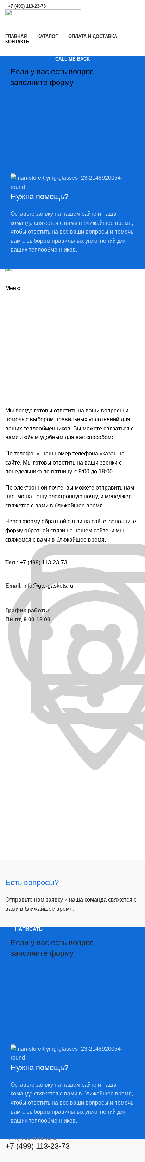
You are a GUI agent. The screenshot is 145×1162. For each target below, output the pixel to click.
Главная (14, 316)
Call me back (72, 59)
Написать (29, 929)
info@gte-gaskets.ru (48, 586)
